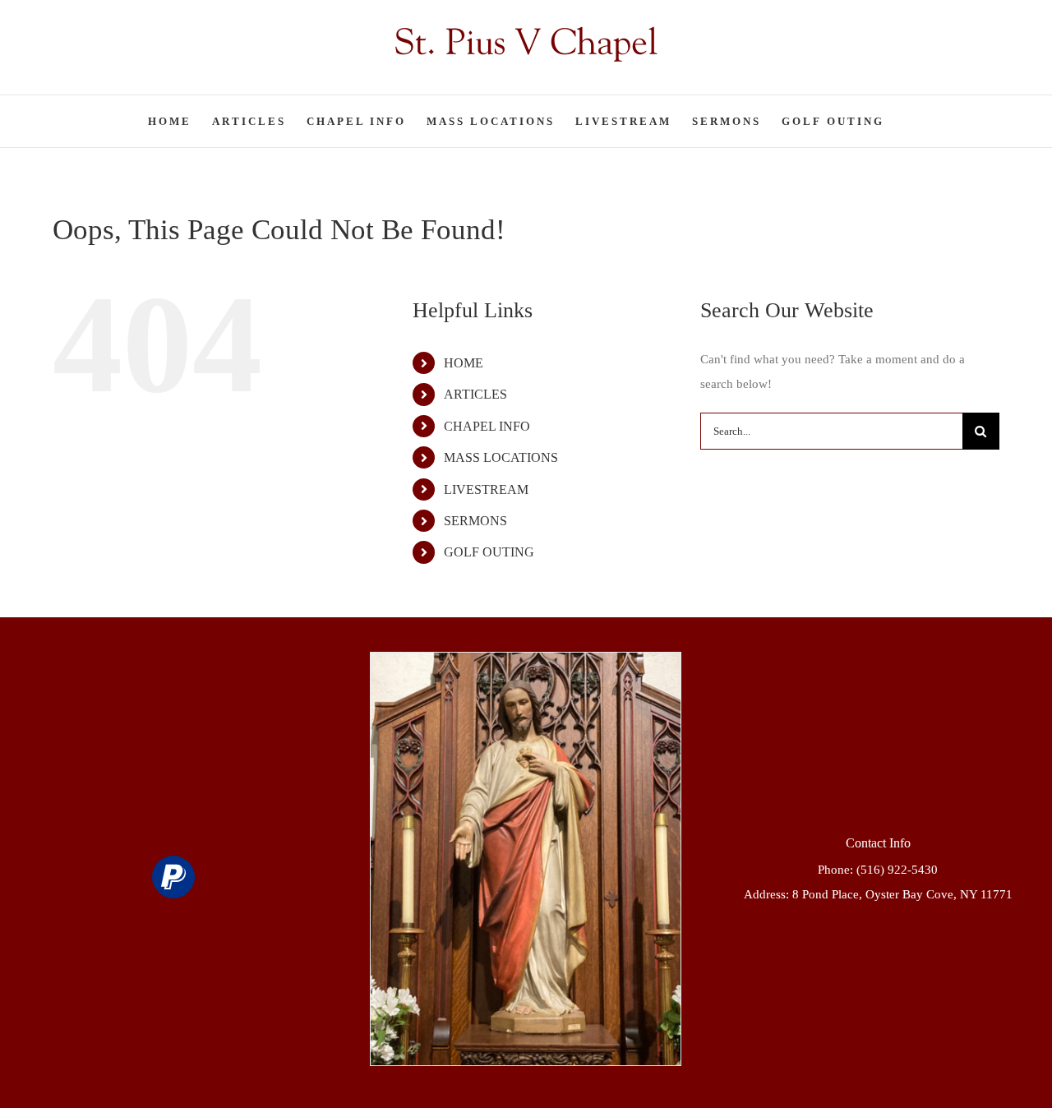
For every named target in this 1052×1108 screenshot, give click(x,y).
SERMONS (475, 521)
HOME (463, 363)
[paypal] (173, 877)
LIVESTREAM (486, 489)
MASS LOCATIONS (501, 457)
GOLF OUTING (489, 552)
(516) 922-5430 (897, 869)
